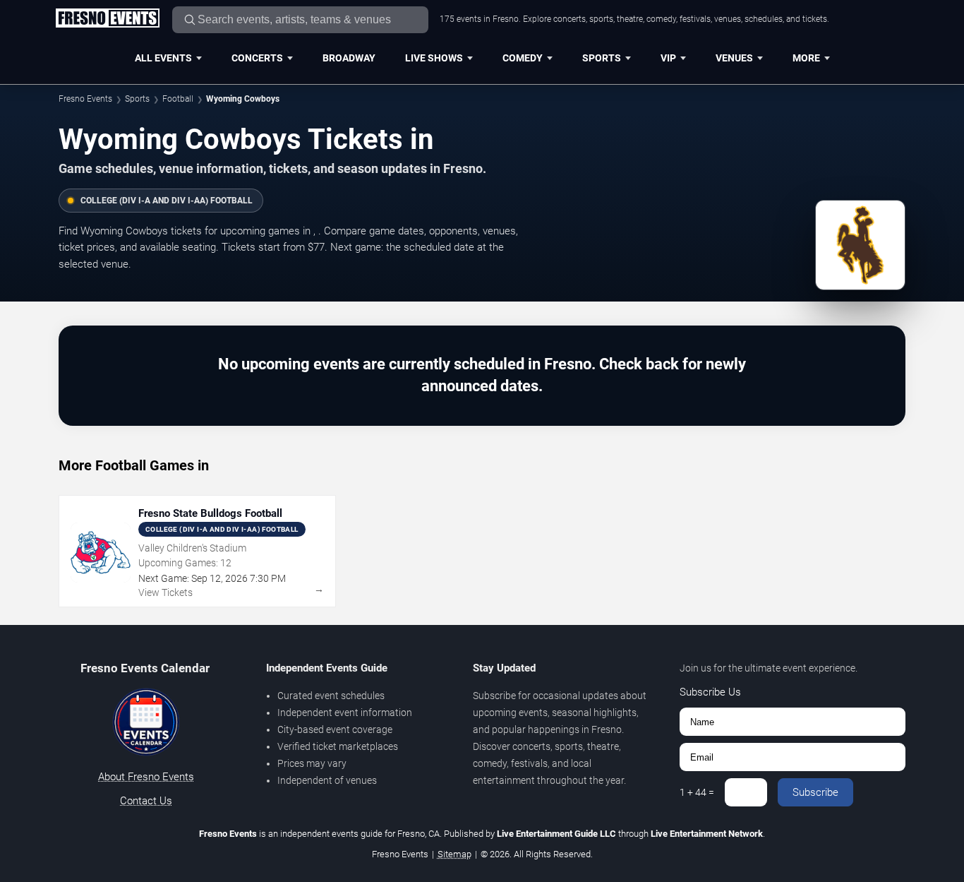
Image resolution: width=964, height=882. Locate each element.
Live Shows (434, 58)
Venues (734, 58)
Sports (601, 58)
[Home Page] (107, 19)
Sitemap (454, 854)
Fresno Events (85, 99)
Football (177, 99)
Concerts (257, 58)
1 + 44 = (697, 792)
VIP (668, 58)
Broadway (349, 58)
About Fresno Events (146, 776)
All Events (163, 58)
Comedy (522, 58)
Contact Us (146, 800)
